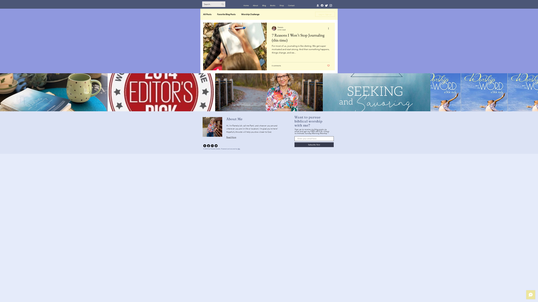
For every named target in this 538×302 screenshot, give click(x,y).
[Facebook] (322, 5)
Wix (239, 149)
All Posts (207, 14)
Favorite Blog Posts (226, 14)
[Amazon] (317, 5)
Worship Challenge (250, 14)
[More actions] (329, 28)
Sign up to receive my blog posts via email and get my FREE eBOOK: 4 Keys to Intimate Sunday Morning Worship (312, 131)
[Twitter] (326, 5)
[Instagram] (330, 5)
